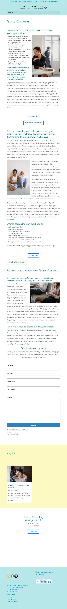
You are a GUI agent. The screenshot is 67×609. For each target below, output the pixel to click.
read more (11, 500)
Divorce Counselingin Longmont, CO (33, 518)
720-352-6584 (13, 1)
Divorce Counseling (14, 490)
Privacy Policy (10, 598)
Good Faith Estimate (12, 601)
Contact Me (34, 116)
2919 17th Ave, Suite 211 (13, 589)
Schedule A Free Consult (33, 123)
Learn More (33, 532)
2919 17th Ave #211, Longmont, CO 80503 (28, 1)
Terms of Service (11, 600)
